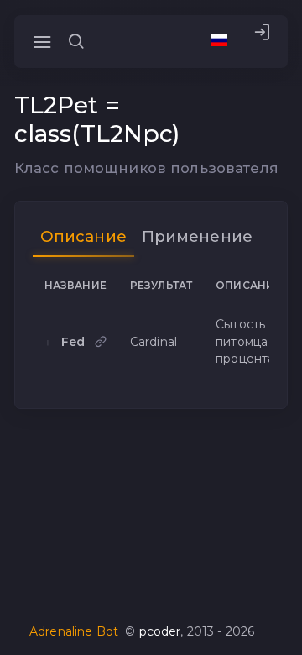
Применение (197, 236)
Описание (83, 236)
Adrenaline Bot (73, 631)
